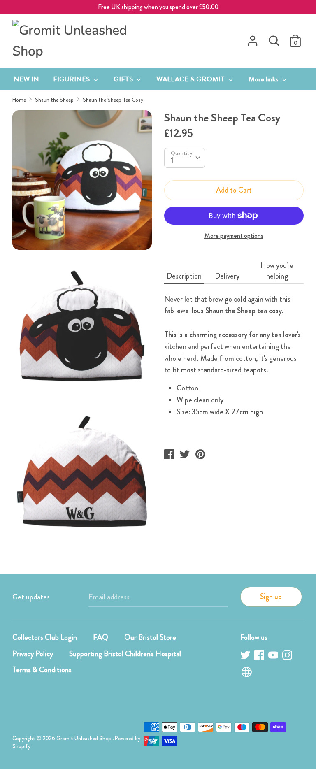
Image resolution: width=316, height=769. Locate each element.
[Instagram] (288, 656)
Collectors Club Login (44, 637)
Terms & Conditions (42, 669)
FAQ (100, 637)
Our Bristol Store (150, 637)
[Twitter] (246, 656)
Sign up (271, 596)
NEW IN (26, 79)
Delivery (227, 276)
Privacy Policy (32, 653)
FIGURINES (72, 79)
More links (264, 79)
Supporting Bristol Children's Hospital (125, 653)
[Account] (252, 38)
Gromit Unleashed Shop (84, 738)
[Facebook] (260, 656)
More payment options (233, 235)
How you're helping (276, 270)
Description (184, 276)
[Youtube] (274, 656)
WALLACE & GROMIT (191, 79)
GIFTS (124, 79)
